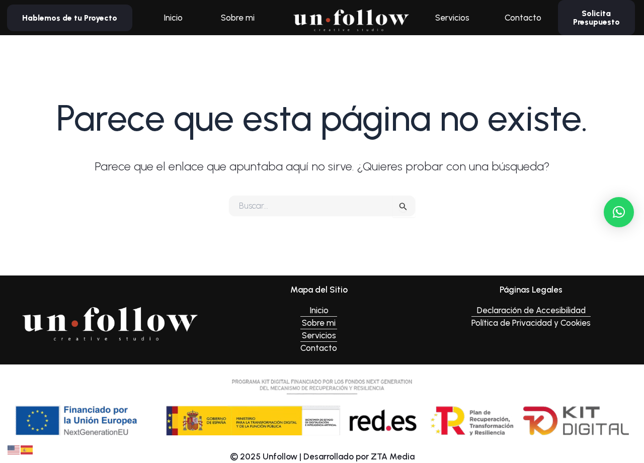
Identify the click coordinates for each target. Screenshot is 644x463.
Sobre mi (238, 18)
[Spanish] (27, 449)
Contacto (523, 18)
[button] (619, 212)
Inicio (173, 18)
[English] (14, 449)
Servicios (452, 18)
